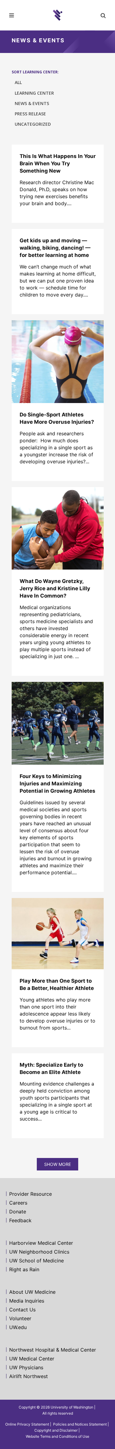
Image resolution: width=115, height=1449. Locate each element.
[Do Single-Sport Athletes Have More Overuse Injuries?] (58, 361)
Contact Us (22, 1310)
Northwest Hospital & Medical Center (52, 1350)
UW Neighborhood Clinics (39, 1252)
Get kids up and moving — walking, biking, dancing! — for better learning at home (55, 247)
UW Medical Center (31, 1359)
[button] (102, 15)
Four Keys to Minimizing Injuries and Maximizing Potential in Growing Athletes (57, 783)
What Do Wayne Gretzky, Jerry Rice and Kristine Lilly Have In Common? (55, 588)
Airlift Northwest (28, 1376)
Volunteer (20, 1318)
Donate (17, 1212)
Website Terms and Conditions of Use (57, 1436)
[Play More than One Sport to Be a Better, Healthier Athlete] (58, 934)
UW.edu (18, 1327)
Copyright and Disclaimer (56, 1430)
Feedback (20, 1220)
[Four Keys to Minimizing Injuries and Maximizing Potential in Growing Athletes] (58, 723)
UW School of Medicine (36, 1261)
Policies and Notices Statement (80, 1424)
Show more (57, 1164)
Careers (18, 1203)
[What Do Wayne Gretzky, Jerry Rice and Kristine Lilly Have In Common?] (58, 528)
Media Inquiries (26, 1301)
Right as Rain (24, 1269)
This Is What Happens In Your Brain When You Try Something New (58, 163)
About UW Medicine (32, 1292)
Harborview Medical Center (41, 1243)
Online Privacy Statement (27, 1424)
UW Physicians (26, 1367)
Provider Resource (30, 1194)
